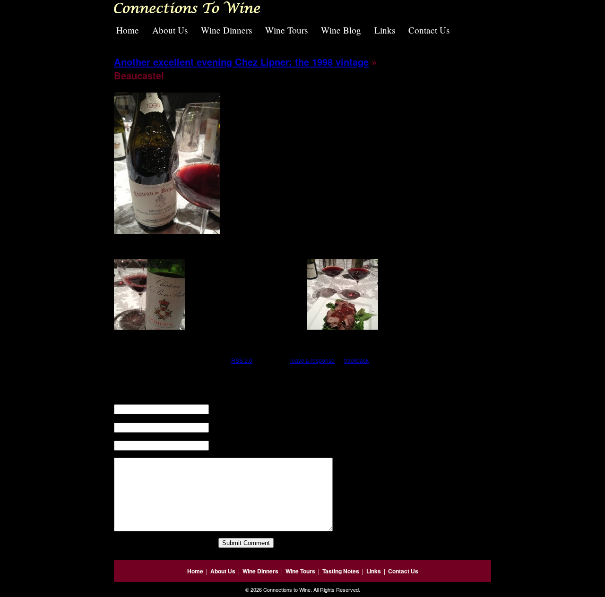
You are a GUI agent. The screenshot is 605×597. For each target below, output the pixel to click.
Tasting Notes (340, 571)
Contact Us (428, 30)
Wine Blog (341, 30)
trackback (356, 360)
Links (384, 30)
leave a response (312, 360)
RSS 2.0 (241, 360)
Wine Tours (286, 30)
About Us (170, 30)
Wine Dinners (226, 30)
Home (127, 30)
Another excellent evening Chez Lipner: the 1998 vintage (241, 61)
